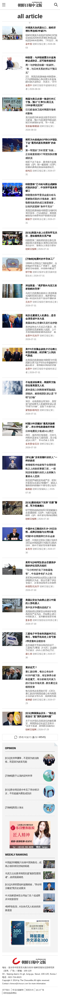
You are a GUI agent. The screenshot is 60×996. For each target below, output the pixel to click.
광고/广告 (40, 990)
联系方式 (30, 990)
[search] (56, 4)
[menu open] (3, 4)
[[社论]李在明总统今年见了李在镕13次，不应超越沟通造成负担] (30, 797)
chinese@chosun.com (18, 983)
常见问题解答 (18, 990)
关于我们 (6, 990)
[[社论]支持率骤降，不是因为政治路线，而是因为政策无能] (30, 765)
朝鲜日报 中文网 (30, 4)
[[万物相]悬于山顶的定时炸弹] (30, 781)
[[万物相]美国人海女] (30, 812)
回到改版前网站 (10, 993)
